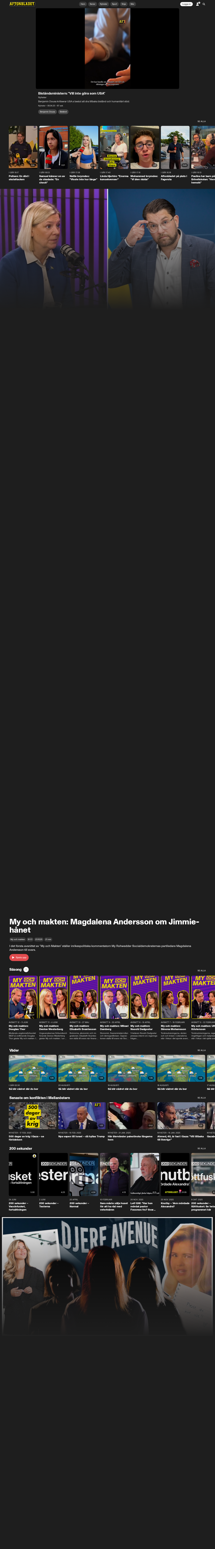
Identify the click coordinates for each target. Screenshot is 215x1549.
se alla (202, 121)
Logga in (186, 4)
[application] (107, 48)
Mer (132, 4)
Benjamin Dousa (47, 111)
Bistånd (63, 111)
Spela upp (21, 957)
